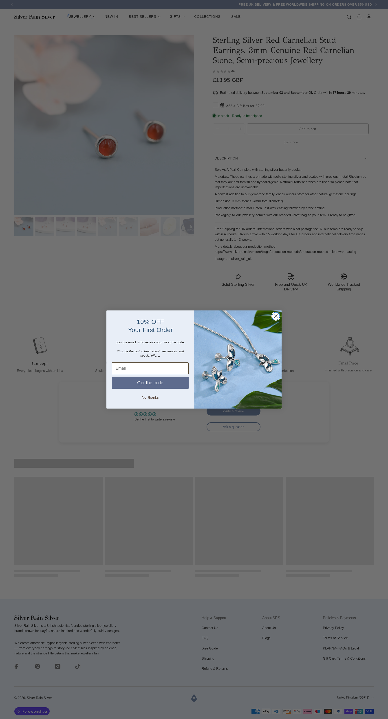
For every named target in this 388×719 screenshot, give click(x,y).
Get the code (150, 382)
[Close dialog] (276, 316)
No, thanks (150, 397)
